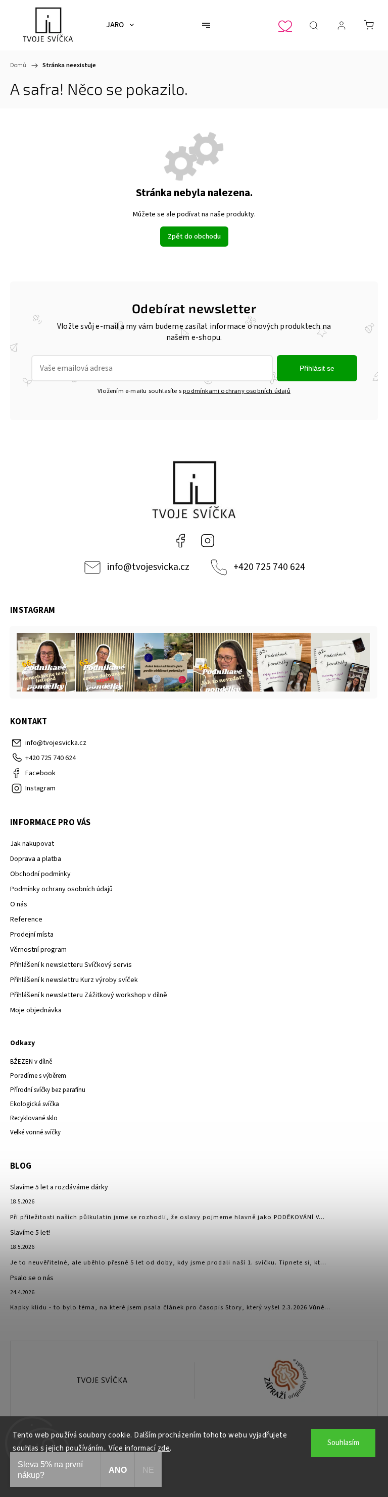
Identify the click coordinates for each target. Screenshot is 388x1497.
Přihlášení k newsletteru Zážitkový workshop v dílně (88, 995)
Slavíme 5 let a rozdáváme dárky (59, 1187)
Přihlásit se (317, 368)
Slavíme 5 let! (30, 1233)
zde (164, 1448)
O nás (18, 904)
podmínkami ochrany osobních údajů (236, 390)
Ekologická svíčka (34, 1104)
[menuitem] (120, 25)
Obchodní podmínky (40, 874)
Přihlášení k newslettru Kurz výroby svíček (74, 980)
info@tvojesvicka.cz (148, 567)
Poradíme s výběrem (38, 1075)
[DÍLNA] (102, 1380)
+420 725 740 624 (269, 567)
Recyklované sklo (34, 1118)
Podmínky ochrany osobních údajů (61, 889)
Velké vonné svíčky (35, 1132)
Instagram (207, 540)
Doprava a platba (35, 859)
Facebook (180, 540)
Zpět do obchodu (194, 237)
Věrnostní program (38, 950)
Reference (26, 919)
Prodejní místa (32, 935)
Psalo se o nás (32, 1278)
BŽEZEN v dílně (31, 1061)
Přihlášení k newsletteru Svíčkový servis (71, 965)
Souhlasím (343, 1442)
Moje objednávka (36, 1010)
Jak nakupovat (32, 844)
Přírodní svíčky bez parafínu (47, 1090)
